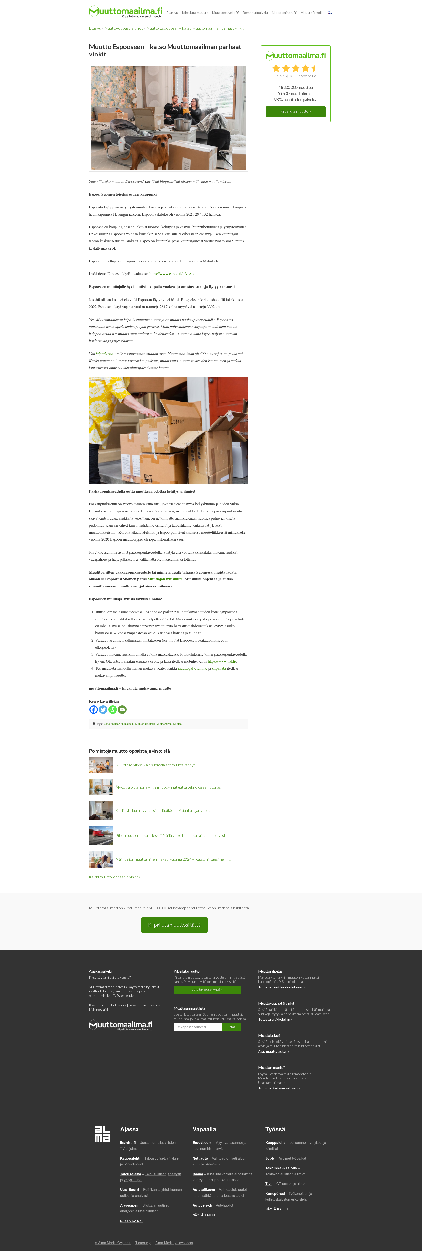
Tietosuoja (118, 1005)
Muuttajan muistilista (189, 1008)
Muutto (177, 724)
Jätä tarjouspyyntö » (207, 989)
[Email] (122, 709)
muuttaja (150, 724)
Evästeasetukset (125, 995)
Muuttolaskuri (269, 1035)
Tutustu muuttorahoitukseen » (282, 987)
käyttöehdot (98, 991)
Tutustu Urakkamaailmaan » (279, 1088)
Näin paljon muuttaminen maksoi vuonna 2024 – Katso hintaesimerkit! (173, 859)
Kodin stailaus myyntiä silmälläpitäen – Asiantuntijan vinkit (163, 810)
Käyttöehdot (98, 1005)
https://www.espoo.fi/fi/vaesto (172, 273)
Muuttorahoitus (270, 971)
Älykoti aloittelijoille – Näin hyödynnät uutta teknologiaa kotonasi (169, 787)
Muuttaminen (164, 724)
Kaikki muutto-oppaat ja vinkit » (114, 876)
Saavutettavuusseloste (146, 1005)
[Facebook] (93, 709)
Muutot (139, 724)
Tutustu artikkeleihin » (275, 1019)
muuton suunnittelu (122, 724)
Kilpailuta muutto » (295, 111)
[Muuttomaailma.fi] (125, 11)
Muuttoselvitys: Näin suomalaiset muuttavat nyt (155, 764)
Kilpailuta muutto (187, 971)
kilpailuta (219, 668)
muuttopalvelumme (192, 668)
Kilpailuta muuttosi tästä (174, 925)
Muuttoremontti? (271, 1067)
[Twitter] (103, 709)
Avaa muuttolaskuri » (274, 1051)
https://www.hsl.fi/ (222, 661)
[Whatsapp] (112, 709)
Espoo (106, 724)
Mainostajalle (100, 1009)
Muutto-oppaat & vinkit (276, 1003)
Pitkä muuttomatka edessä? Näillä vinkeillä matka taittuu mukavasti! (171, 835)
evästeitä (131, 991)
